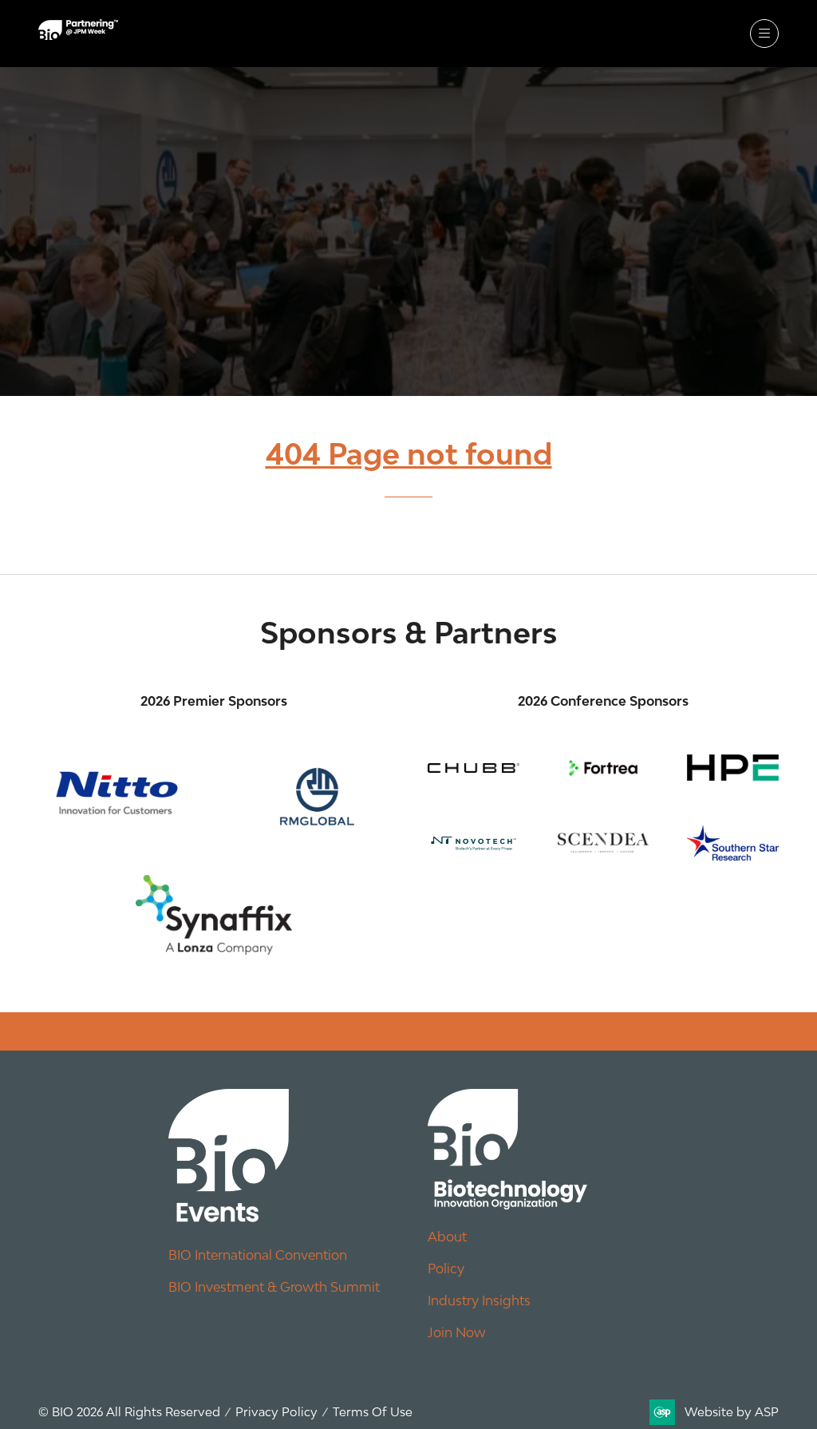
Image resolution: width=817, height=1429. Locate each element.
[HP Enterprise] (733, 768)
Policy (446, 1269)
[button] (764, 33)
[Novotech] (473, 843)
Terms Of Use (372, 1411)
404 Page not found (409, 454)
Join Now (457, 1332)
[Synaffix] (214, 915)
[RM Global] (311, 793)
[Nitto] (116, 793)
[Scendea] (603, 843)
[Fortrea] (603, 768)
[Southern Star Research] (733, 843)
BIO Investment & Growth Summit (274, 1287)
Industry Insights (479, 1300)
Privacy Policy (276, 1411)
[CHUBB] (473, 768)
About (447, 1237)
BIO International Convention (257, 1255)
